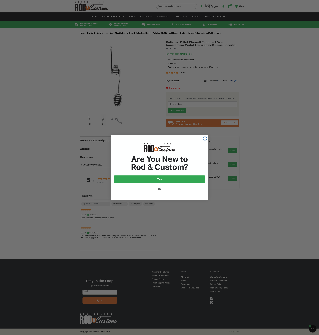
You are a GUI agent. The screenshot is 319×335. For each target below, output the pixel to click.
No (159, 189)
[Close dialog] (205, 138)
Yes (159, 179)
